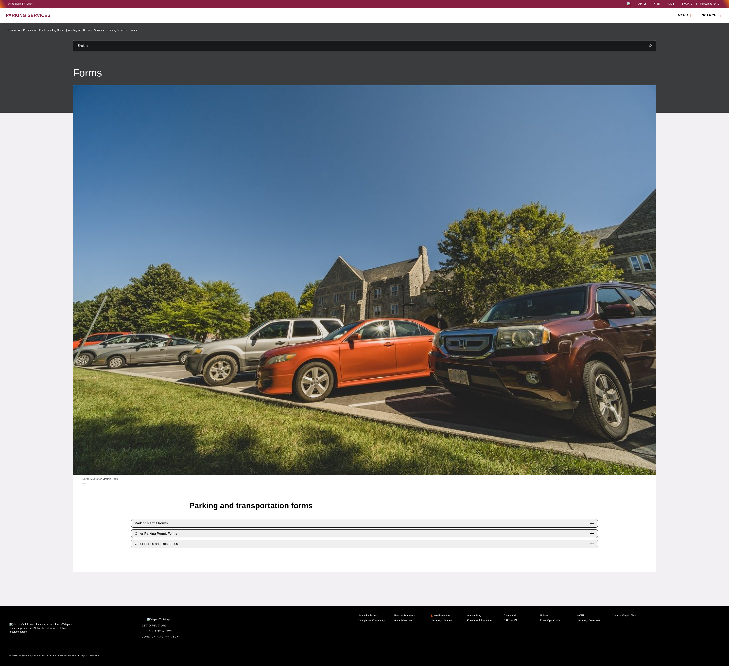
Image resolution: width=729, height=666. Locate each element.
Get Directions (155, 625)
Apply (642, 4)
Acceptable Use (403, 620)
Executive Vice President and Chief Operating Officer (36, 30)
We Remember (442, 615)
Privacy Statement (404, 615)
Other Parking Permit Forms (156, 533)
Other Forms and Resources (156, 544)
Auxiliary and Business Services (87, 30)
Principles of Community (371, 620)
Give (671, 4)
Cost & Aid (510, 615)
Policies (544, 615)
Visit (657, 4)
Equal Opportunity (550, 620)
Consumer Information (479, 620)
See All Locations (158, 631)
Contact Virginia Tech (161, 636)
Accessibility (474, 615)
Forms (133, 30)
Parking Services (118, 30)
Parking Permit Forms (151, 523)
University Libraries (441, 620)
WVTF (580, 615)
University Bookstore (588, 620)
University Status (367, 615)
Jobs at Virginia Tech (624, 615)
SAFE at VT (510, 620)
